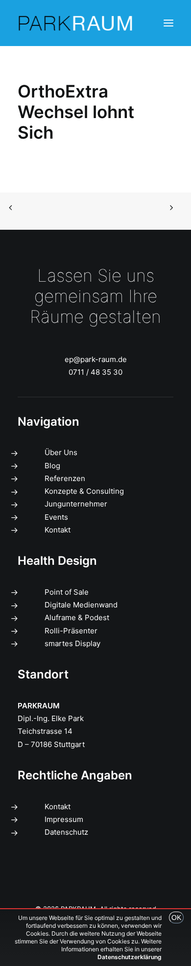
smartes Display (72, 643)
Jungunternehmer (76, 503)
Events (56, 517)
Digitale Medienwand (81, 604)
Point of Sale (67, 592)
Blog (52, 465)
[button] (168, 23)
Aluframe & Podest (77, 617)
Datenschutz (66, 832)
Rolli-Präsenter (71, 630)
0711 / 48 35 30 (95, 372)
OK (176, 917)
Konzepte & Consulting (84, 491)
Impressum (64, 819)
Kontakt (58, 529)
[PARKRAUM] (76, 23)
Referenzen (65, 478)
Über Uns (61, 452)
